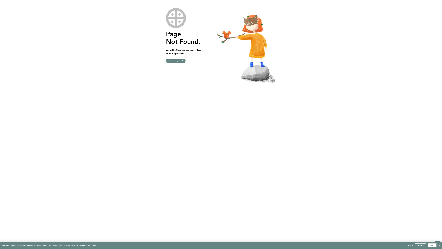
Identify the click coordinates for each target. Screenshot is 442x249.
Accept (432, 245)
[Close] (439, 245)
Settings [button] (410, 245)
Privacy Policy (91, 245)
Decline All (420, 245)
